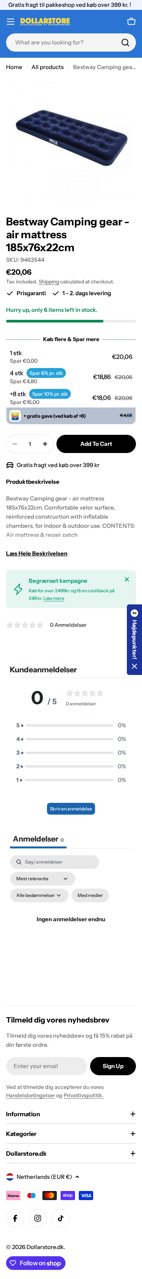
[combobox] (71, 42)
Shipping (49, 281)
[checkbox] (90, 895)
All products (47, 67)
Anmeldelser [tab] (38, 838)
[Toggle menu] (10, 21)
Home (14, 67)
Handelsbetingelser (30, 1095)
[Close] (127, 579)
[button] (71, 357)
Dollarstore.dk (45, 1247)
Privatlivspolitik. (84, 1095)
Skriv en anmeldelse (71, 809)
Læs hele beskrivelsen (36, 553)
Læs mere (54, 598)
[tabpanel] (71, 928)
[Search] (125, 42)
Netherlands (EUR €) (44, 1176)
